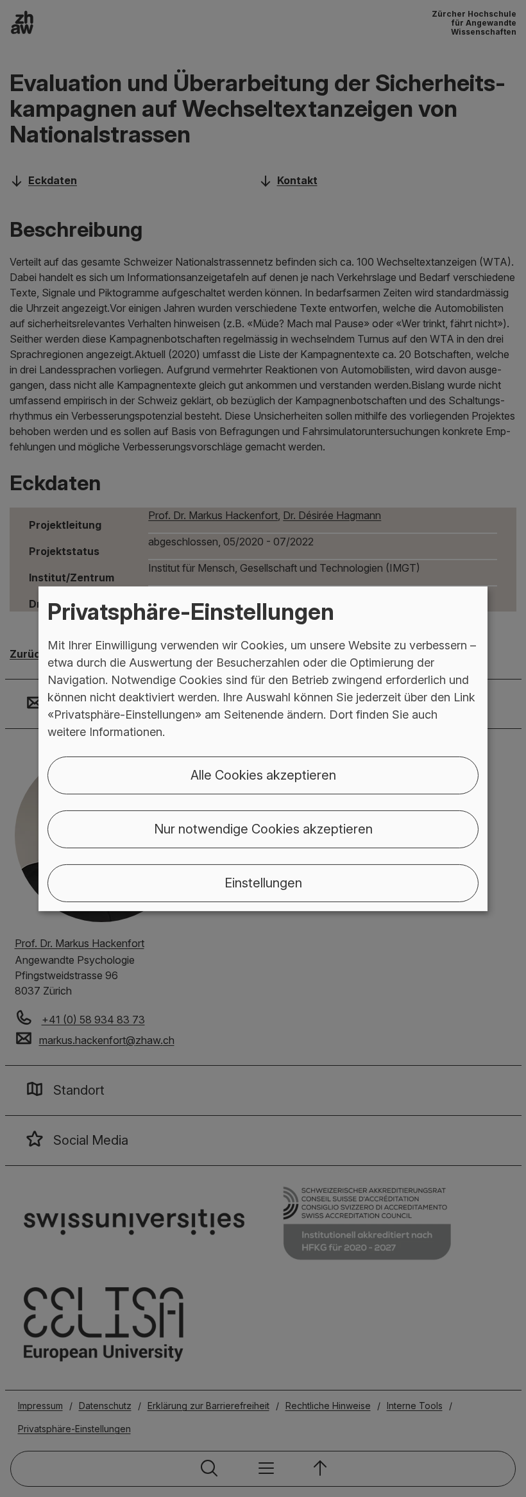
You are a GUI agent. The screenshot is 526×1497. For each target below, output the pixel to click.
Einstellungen (263, 883)
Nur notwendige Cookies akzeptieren (263, 829)
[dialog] (263, 748)
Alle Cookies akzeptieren (263, 775)
